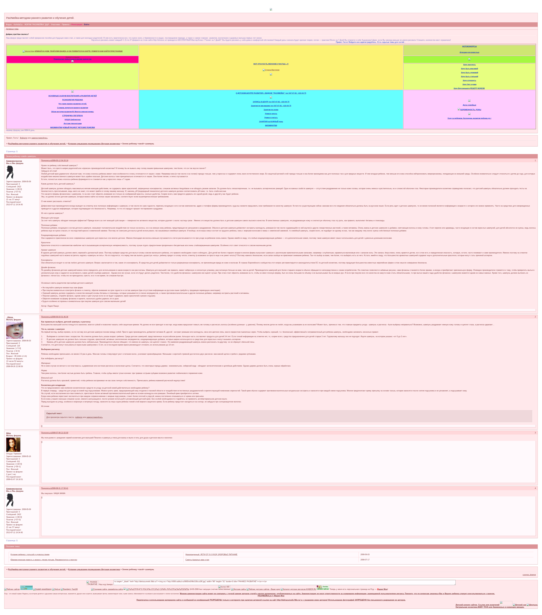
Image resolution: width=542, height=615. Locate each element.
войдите (78, 417)
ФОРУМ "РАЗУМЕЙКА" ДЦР (37, 24)
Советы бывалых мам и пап (197, 560)
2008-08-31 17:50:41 (60, 488)
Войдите (23, 138)
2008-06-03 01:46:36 (60, 317)
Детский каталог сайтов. (451, 605)
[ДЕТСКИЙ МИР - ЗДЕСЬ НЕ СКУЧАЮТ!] (125, 589)
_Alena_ (10, 317)
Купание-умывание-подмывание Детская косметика (94, 143)
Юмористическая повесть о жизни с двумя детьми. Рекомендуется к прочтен (44, 560)
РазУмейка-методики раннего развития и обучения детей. (37, 143)
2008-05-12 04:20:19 (60, 160)
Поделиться (46, 160)
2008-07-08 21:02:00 (60, 433)
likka (8, 433)
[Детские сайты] (491, 605)
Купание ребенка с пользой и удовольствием (30, 554)
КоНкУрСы (18, 24)
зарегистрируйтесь (39, 138)
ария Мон (382, 589)
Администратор (14, 161)
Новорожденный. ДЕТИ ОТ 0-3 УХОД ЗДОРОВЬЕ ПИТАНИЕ (211, 554)
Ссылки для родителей (473, 605)
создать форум (529, 575)
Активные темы (12, 29)
